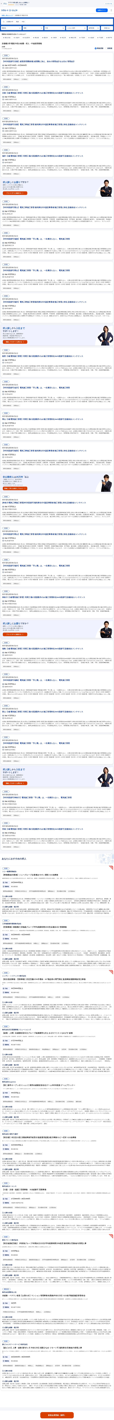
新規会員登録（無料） (57, 1415)
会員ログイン (102, 10)
